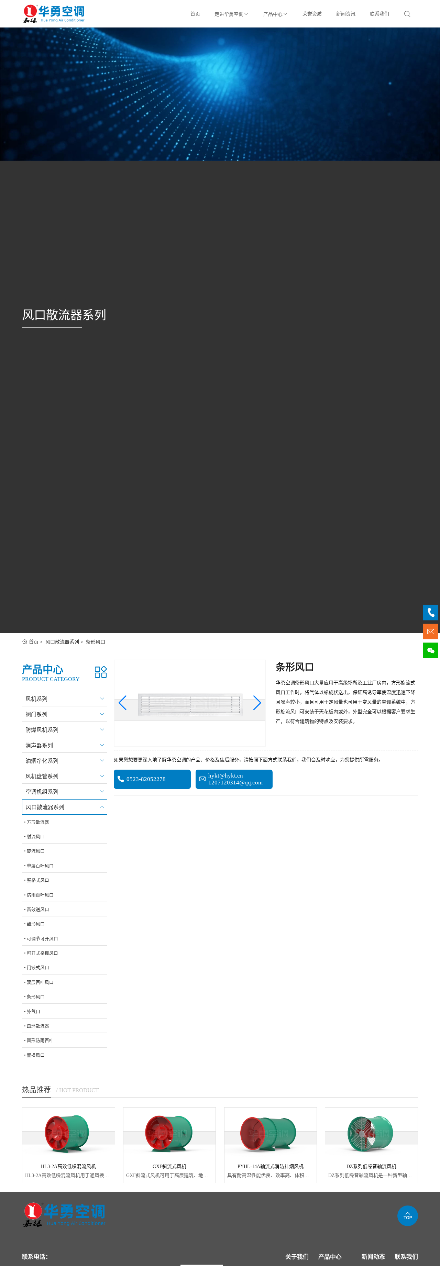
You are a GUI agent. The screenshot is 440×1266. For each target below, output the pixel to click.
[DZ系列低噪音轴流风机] (371, 1133)
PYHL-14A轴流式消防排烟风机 (271, 1166)
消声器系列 (39, 745)
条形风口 (95, 642)
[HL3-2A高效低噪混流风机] (68, 1133)
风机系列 (36, 699)
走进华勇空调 (228, 14)
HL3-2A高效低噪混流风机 (68, 1166)
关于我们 (297, 1257)
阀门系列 (36, 714)
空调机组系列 (41, 792)
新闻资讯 (345, 13)
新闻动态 (373, 1257)
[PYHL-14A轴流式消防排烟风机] (270, 1133)
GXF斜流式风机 (169, 1166)
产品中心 (273, 14)
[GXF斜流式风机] (169, 1133)
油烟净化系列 (41, 761)
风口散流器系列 (61, 642)
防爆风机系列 (41, 730)
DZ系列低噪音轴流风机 (371, 1166)
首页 (195, 13)
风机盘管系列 (41, 776)
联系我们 (379, 13)
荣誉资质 (312, 13)
